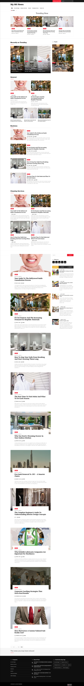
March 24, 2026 (41, 63)
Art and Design (16, 8)
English (13, 10)
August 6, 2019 (63, 306)
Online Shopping (13, 675)
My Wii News (17, 4)
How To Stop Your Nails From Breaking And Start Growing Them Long (49, 31)
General (29, 8)
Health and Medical (13, 673)
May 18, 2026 (13, 95)
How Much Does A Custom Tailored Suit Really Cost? (30, 632)
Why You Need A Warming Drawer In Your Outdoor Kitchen (29, 437)
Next (22, 646)
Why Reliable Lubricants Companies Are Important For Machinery (30, 553)
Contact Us (42, 8)
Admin (35, 136)
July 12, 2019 (63, 294)
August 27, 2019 (63, 319)
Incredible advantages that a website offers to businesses (66, 283)
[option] (18, 26)
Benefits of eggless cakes (64, 320)
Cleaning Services (35, 8)
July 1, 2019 (62, 269)
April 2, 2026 (28, 63)
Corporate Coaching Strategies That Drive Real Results (28, 592)
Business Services (24, 8)
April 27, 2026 (15, 63)
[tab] (55, 267)
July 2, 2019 (62, 281)
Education (12, 668)
